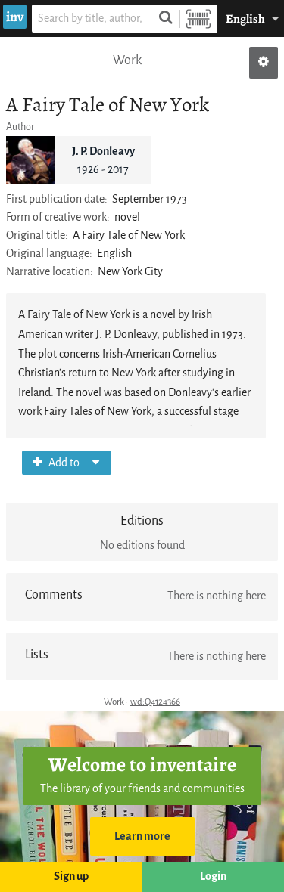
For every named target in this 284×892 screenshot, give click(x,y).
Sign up (71, 876)
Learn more (142, 836)
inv (14, 17)
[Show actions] (263, 63)
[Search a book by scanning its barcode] (198, 19)
